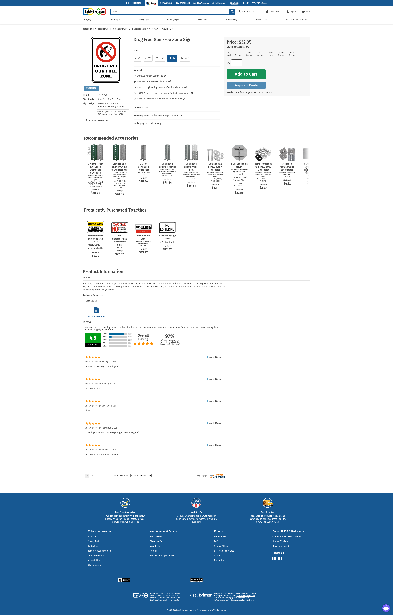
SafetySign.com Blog (224, 551)
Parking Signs (143, 19)
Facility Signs (201, 19)
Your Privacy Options (160, 555)
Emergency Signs (232, 19)
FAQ (216, 541)
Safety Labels (261, 19)
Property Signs (173, 19)
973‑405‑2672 (268, 92)
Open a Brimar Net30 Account (287, 536)
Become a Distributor (282, 546)
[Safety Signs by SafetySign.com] (94, 15)
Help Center (220, 536)
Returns (154, 551)
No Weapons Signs (138, 29)
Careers (218, 555)
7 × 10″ (148, 58)
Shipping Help (221, 546)
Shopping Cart (156, 541)
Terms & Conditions (97, 555)
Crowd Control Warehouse (246, 596)
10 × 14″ (160, 58)
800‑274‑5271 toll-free (163, 594)
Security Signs (122, 29)
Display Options (121, 475)
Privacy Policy (94, 541)
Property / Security (106, 29)
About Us (92, 536)
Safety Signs (88, 19)
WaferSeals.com (248, 600)
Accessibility (94, 560)
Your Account (156, 536)
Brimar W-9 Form (280, 541)
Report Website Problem (99, 551)
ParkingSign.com (231, 598)
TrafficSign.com (219, 598)
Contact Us (93, 546)
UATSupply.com (233, 600)
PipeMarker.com (243, 598)
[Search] (232, 12)
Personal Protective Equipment (297, 19)
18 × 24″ (185, 58)
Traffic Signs (115, 19)
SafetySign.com (89, 29)
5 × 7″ (137, 58)
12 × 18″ (172, 58)
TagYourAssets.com (221, 600)
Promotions (219, 560)
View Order (155, 546)
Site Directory (94, 565)
